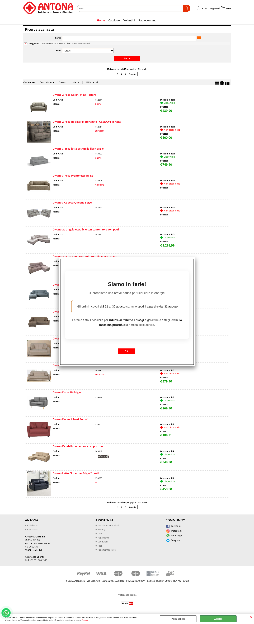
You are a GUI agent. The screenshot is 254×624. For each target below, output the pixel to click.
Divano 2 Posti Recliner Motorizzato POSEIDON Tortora (87, 121)
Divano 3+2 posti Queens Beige (72, 202)
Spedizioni (103, 541)
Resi (100, 545)
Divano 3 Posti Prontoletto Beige (73, 175)
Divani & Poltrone (74, 43)
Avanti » (132, 74)
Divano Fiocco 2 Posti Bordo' (70, 419)
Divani (87, 43)
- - (96, 211)
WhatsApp (176, 535)
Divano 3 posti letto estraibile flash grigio (78, 148)
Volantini (129, 20)
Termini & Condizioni (108, 525)
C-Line (98, 103)
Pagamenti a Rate (107, 549)
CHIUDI (251, 617)
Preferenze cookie (127, 594)
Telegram (176, 540)
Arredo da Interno (55, 43)
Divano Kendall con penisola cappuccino (78, 446)
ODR (100, 533)
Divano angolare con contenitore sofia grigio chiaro (84, 256)
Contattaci (32, 529)
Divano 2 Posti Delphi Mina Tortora (74, 94)
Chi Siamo (32, 525)
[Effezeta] (103, 458)
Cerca (58, 37)
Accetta (218, 618)
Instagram (176, 530)
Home (101, 20)
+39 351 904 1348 (38, 560)
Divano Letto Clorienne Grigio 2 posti (76, 473)
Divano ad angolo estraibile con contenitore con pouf (86, 229)
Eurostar (99, 130)
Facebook (176, 525)
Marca (58, 50)
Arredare (99, 184)
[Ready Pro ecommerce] (127, 603)
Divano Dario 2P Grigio (67, 392)
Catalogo (114, 20)
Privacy (85, 620)
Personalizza (178, 618)
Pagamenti (103, 537)
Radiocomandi (147, 20)
